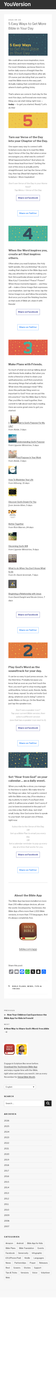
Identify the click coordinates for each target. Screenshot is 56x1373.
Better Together (16, 524)
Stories (27, 1268)
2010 (6, 1210)
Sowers (16, 1268)
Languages (39, 1258)
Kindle (27, 1258)
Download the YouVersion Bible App (20, 1067)
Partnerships (20, 1263)
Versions (25, 1272)
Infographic (37, 1253)
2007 (6, 1226)
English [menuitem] (9, 1087)
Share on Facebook (28, 198)
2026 (6, 1120)
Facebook (10, 1253)
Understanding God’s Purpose (31, 442)
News (30, 986)
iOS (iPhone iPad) (13, 1258)
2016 (6, 1176)
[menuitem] (20, 1087)
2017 (6, 1171)
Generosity (23, 1253)
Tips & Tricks (11, 1272)
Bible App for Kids (35, 1243)
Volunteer (45, 1272)
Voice (34, 1272)
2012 (6, 1198)
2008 (6, 1221)
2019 (6, 1160)
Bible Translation (26, 1248)
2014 (6, 1187)
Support (37, 1268)
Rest (8, 1268)
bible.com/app (28, 949)
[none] (20, 1087)
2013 (6, 1193)
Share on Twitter (28, 213)
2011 (6, 1204)
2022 (6, 1143)
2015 (6, 1182)
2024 (6, 1132)
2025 (6, 1126)
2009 (6, 1215)
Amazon (9, 1243)
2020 (6, 1154)
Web (8, 1277)
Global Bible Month (26, 1077)
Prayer (33, 1263)
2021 (6, 1148)
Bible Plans (19, 986)
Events (41, 1248)
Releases (43, 1263)
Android (20, 1243)
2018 (6, 1165)
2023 (6, 1137)
